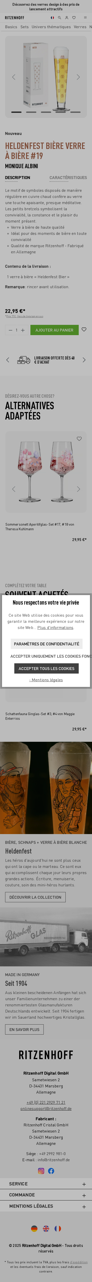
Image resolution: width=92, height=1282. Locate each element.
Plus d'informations (55, 627)
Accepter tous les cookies (46, 668)
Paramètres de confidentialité (46, 643)
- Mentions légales (46, 679)
